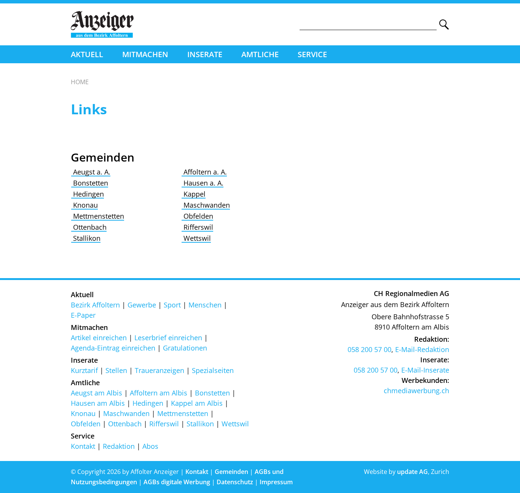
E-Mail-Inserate (425, 370)
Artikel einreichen (99, 337)
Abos (150, 446)
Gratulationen (185, 347)
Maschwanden (206, 205)
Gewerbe (142, 304)
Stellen (116, 370)
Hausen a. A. (202, 182)
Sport (172, 304)
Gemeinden (231, 471)
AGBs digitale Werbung (177, 482)
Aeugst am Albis (96, 392)
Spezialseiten (213, 370)
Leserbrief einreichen (168, 337)
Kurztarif (84, 370)
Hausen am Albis (98, 403)
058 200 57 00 (369, 349)
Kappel (194, 193)
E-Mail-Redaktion (422, 349)
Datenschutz (235, 482)
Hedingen (87, 193)
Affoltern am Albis (158, 392)
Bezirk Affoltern (95, 304)
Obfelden (197, 216)
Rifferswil (197, 227)
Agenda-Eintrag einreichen (113, 347)
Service (312, 54)
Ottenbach (89, 227)
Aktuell (87, 54)
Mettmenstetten (97, 216)
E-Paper (83, 315)
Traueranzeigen (159, 370)
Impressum (276, 482)
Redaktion (119, 446)
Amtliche (260, 54)
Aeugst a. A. (90, 171)
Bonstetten (89, 182)
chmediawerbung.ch (416, 390)
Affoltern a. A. (204, 171)
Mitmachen (145, 54)
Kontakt (83, 446)
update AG (412, 471)
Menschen (205, 304)
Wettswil (196, 238)
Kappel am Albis (197, 403)
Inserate (204, 54)
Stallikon (85, 238)
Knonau (84, 205)
